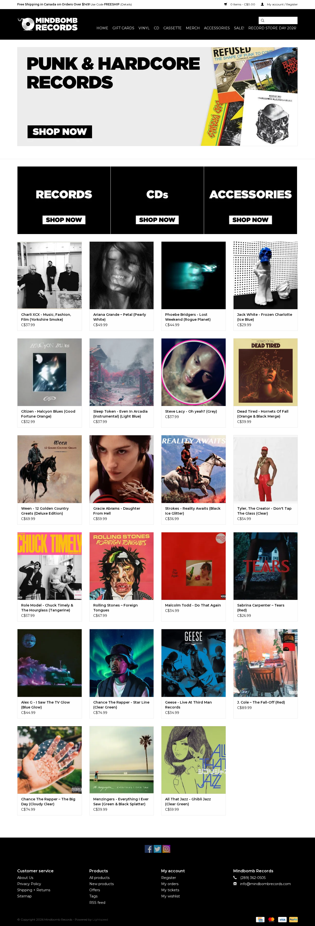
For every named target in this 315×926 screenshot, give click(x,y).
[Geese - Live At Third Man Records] (193, 663)
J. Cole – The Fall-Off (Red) (261, 702)
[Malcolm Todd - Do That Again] (193, 566)
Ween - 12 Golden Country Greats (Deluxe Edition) (45, 511)
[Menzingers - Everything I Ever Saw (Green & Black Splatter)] (121, 760)
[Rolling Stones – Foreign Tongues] (121, 566)
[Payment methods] (259, 919)
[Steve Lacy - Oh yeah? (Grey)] (193, 372)
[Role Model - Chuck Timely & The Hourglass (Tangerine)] (49, 566)
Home (102, 28)
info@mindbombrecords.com (265, 884)
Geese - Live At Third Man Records (188, 704)
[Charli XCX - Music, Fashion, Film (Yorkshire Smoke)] (49, 275)
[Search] (260, 21)
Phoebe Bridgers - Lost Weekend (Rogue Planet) (188, 317)
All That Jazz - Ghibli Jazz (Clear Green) (188, 801)
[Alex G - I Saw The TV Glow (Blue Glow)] (49, 663)
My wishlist (170, 896)
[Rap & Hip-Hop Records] (157, 96)
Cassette (172, 28)
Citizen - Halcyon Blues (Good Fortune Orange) (48, 414)
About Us (25, 877)
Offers (94, 890)
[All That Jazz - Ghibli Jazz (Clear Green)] (193, 760)
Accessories (217, 28)
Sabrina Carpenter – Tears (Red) (260, 607)
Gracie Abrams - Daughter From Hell (116, 511)
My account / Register (282, 4)
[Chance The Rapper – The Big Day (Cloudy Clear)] (49, 760)
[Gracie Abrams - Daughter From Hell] (121, 469)
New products (101, 884)
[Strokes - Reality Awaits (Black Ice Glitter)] (193, 469)
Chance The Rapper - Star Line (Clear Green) (121, 704)
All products (99, 877)
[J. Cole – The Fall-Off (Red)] (265, 663)
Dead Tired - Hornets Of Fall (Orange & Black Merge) (262, 414)
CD (156, 28)
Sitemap (24, 896)
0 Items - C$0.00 (243, 4)
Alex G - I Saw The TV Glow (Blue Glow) (45, 704)
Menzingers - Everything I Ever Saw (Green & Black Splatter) (121, 801)
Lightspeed (100, 919)
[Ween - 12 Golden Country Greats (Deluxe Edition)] (49, 469)
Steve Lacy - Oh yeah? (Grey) (191, 411)
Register (168, 877)
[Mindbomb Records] (47, 24)
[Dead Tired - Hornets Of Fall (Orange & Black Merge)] (265, 372)
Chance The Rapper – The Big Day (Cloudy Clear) (48, 801)
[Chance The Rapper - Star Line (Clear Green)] (121, 663)
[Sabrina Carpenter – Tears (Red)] (265, 566)
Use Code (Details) (74, 4)
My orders (169, 884)
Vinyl (144, 28)
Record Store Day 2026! (272, 28)
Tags (93, 896)
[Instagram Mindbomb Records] (166, 849)
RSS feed (97, 902)
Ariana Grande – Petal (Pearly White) (119, 317)
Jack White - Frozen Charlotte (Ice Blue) (264, 317)
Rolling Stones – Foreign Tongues (115, 607)
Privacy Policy (29, 884)
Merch (193, 28)
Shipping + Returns (33, 890)
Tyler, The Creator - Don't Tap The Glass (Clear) (264, 511)
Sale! (239, 28)
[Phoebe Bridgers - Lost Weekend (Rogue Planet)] (193, 275)
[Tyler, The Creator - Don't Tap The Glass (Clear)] (265, 469)
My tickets (170, 890)
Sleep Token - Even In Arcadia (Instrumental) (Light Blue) (120, 414)
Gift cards (123, 28)
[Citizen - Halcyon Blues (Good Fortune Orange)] (49, 372)
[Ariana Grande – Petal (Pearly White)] (121, 275)
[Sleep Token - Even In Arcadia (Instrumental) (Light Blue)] (121, 372)
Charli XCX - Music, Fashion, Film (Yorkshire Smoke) (46, 317)
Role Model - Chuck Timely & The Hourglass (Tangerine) (47, 607)
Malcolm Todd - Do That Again (193, 605)
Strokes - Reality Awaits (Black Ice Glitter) (192, 511)
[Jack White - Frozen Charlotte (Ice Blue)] (265, 275)
